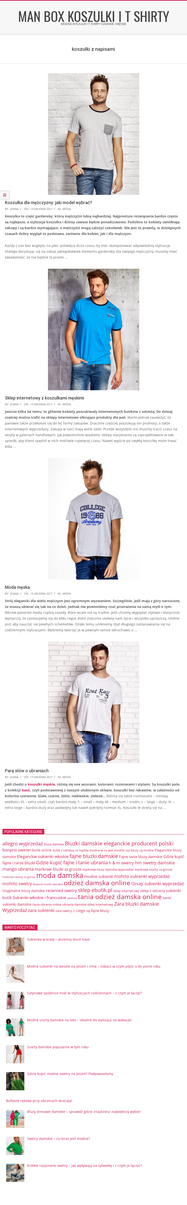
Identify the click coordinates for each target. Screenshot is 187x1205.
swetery (72, 898)
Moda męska (17, 587)
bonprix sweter (16, 850)
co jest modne (114, 850)
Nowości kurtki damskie (48, 884)
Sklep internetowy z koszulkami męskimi (44, 397)
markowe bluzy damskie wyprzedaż (108, 869)
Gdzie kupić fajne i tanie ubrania (72, 862)
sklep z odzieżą (152, 890)
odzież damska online (97, 882)
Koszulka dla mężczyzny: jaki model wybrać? (48, 202)
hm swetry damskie (155, 863)
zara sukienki (41, 910)
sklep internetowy (126, 891)
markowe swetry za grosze (18, 877)
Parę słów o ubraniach (27, 770)
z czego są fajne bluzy (91, 910)
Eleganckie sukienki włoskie (43, 856)
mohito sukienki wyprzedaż (142, 876)
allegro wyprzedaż (22, 843)
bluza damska (54, 844)
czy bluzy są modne (139, 850)
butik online (42, 850)
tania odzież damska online (120, 896)
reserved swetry (61, 890)
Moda (67, 209)
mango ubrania (18, 869)
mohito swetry (17, 883)
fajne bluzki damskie (94, 856)
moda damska (59, 875)
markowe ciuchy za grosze (153, 869)
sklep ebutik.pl (95, 889)
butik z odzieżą (63, 850)
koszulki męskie (41, 784)
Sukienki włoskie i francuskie (39, 897)
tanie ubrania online (46, 904)
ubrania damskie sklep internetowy (87, 904)
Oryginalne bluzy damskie (23, 890)
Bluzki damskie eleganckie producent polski (119, 843)
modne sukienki (98, 876)
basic (26, 790)
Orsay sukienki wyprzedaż (157, 883)
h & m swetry (121, 863)
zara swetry (64, 911)
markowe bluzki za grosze (58, 869)
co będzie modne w (89, 850)
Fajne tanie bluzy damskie (140, 856)
